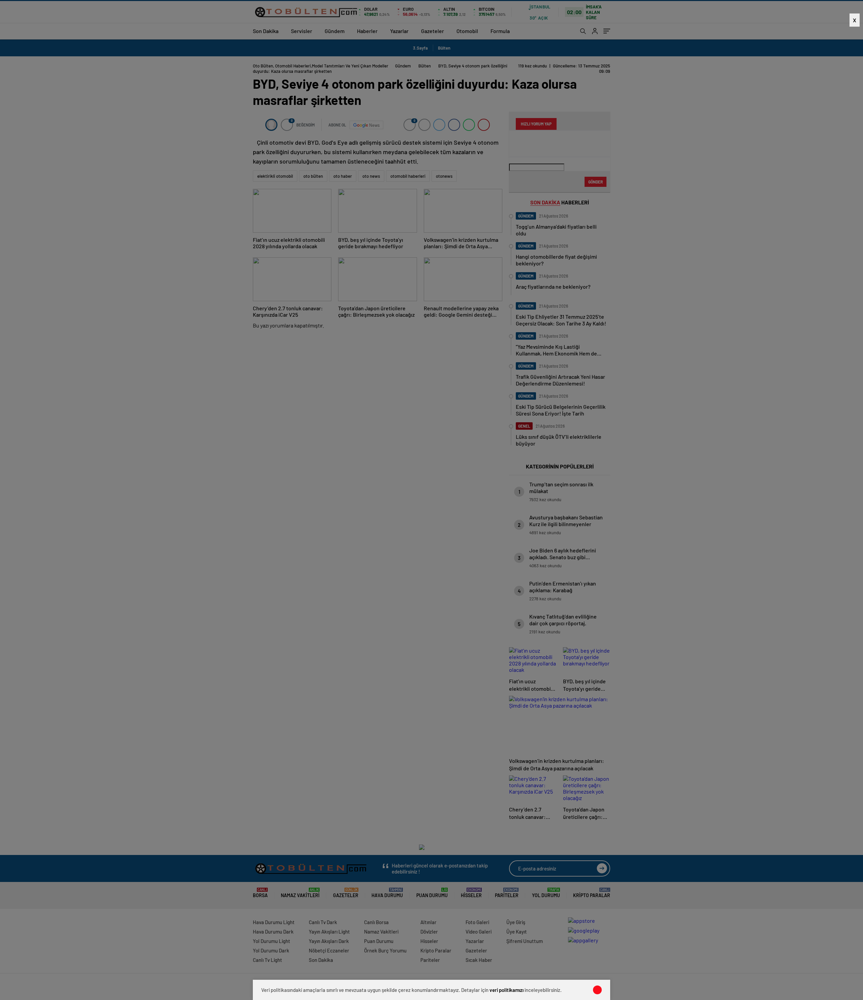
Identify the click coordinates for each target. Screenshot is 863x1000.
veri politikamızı (506, 990)
